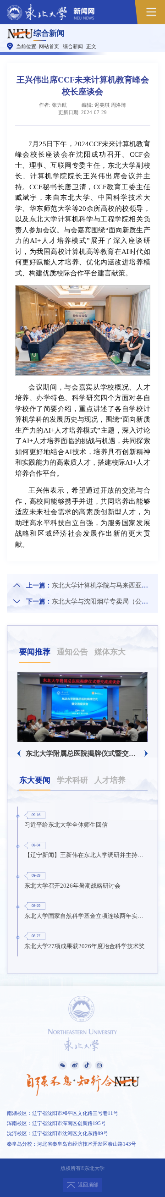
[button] (19, 753)
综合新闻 (73, 46)
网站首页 (49, 46)
